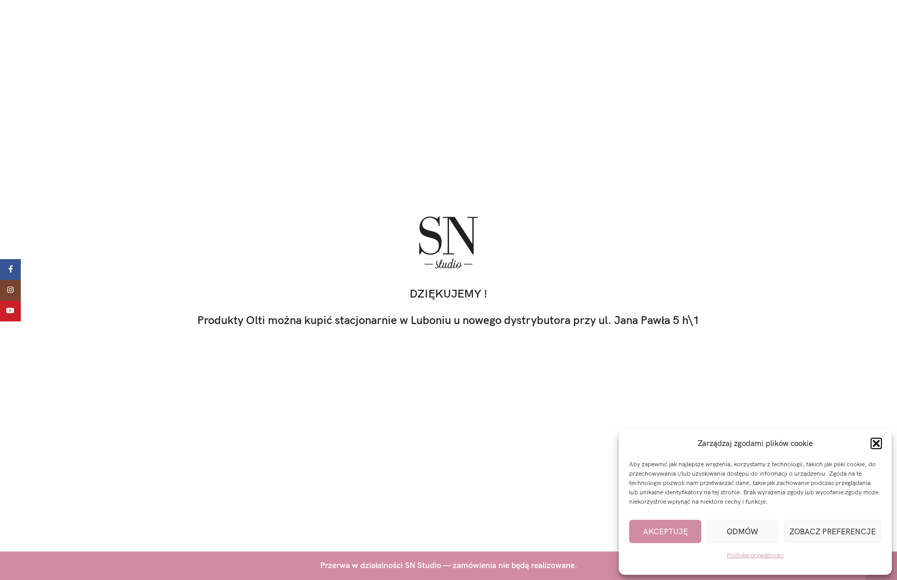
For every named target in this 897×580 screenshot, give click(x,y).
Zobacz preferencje (833, 531)
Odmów (742, 531)
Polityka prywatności (755, 555)
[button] (876, 443)
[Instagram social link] (10, 290)
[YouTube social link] (10, 311)
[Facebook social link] (10, 269)
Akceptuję (665, 531)
